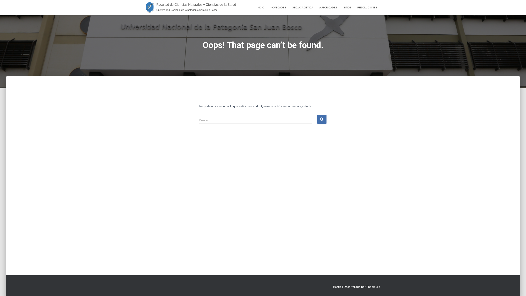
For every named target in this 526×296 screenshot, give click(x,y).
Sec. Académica (302, 7)
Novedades (278, 7)
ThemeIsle (373, 286)
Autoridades (328, 7)
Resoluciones (367, 7)
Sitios (347, 7)
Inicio (260, 7)
